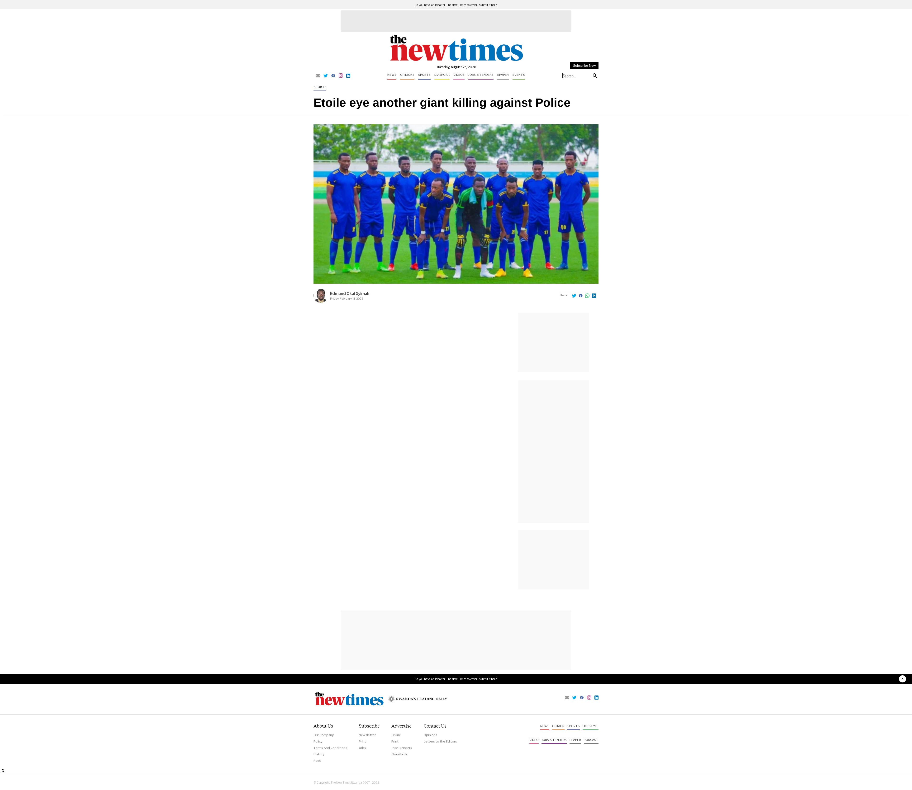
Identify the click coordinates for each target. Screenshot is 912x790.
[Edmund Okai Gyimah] (321, 301)
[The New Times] (456, 61)
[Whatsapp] (587, 296)
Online (396, 735)
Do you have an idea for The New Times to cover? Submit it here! (456, 4)
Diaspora (442, 74)
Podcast (591, 740)
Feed (317, 760)
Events (519, 74)
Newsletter (367, 735)
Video (534, 740)
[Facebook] (333, 76)
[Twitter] (325, 76)
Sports (424, 74)
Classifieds (399, 754)
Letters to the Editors (440, 741)
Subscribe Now (584, 65)
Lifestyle (590, 726)
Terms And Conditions (330, 748)
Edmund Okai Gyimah (349, 293)
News (391, 74)
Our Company (324, 735)
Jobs (362, 748)
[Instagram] (341, 76)
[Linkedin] (348, 76)
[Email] (318, 76)
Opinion (558, 726)
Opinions (407, 74)
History (319, 754)
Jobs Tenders (401, 748)
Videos (459, 74)
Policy (318, 741)
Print (362, 741)
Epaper (503, 74)
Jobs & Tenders (481, 74)
